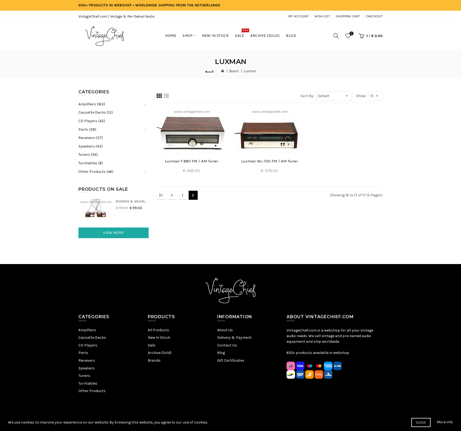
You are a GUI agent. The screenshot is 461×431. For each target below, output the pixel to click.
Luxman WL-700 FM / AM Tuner (269, 161)
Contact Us (227, 345)
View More (113, 232)
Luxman (250, 71)
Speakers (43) (90, 146)
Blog (221, 352)
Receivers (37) (90, 137)
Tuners (84, 375)
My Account (298, 16)
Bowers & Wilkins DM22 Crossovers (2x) (132, 201)
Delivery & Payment (234, 337)
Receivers (86, 360)
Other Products (92, 391)
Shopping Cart (348, 16)
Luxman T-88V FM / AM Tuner (191, 161)
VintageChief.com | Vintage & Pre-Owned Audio (116, 16)
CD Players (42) (91, 121)
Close (421, 422)
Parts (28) (87, 129)
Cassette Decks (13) (95, 112)
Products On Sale (103, 189)
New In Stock (159, 337)
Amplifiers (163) (91, 104)
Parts (83, 352)
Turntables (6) (90, 163)
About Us (225, 330)
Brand (234, 71)
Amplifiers (87, 330)
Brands (154, 360)
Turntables (87, 383)
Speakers (86, 368)
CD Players (87, 345)
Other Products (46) (95, 171)
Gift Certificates (230, 360)
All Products (158, 330)
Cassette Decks (92, 337)
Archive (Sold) (160, 352)
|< (161, 195)
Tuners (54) (88, 154)
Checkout (374, 16)
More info (445, 422)
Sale (151, 345)
